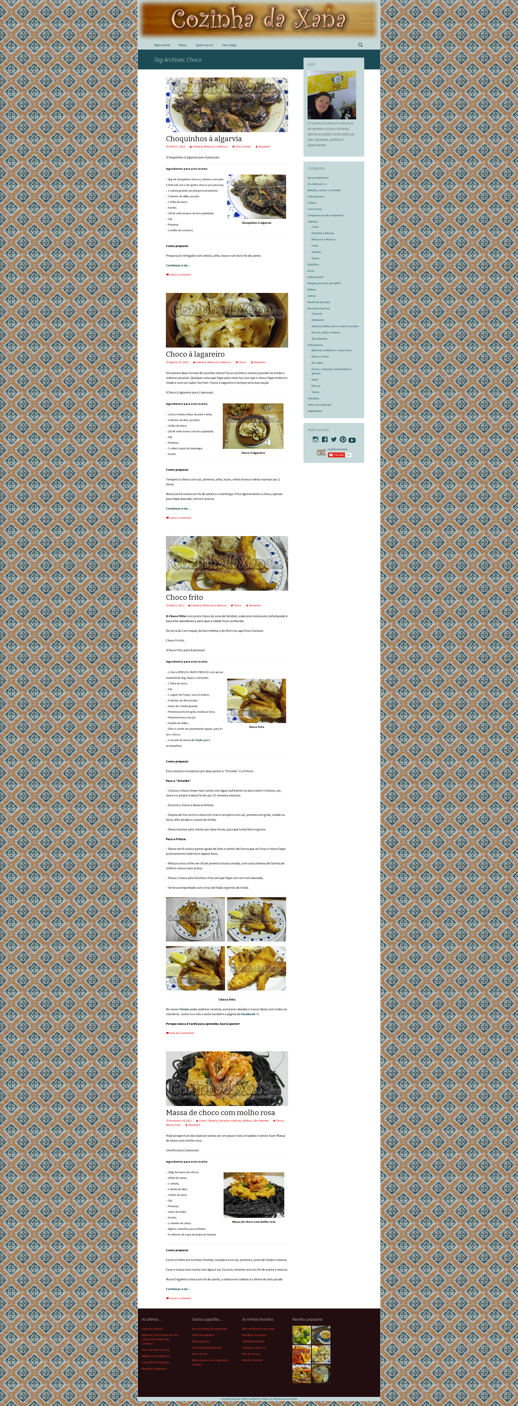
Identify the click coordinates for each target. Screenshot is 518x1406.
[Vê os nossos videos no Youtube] (352, 438)
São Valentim (261, 1120)
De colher (317, 363)
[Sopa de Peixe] (321, 1335)
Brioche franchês (252, 1360)
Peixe (247, 146)
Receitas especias (319, 308)
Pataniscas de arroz (254, 1347)
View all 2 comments (182, 1033)
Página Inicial (162, 45)
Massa (170, 1125)
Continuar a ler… (178, 265)
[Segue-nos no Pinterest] (343, 438)
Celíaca (312, 203)
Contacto (253, 1399)
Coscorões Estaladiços (156, 1362)
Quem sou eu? (204, 45)
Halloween (318, 320)
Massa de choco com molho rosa (220, 1112)
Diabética (313, 264)
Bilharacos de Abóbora (155, 1356)
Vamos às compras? (320, 404)
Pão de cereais (251, 1354)
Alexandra (264, 146)
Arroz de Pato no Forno (156, 1350)
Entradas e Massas (230, 1120)
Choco (239, 146)
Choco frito (184, 597)
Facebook (248, 1014)
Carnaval (317, 313)
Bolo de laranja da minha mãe (209, 1329)
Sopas (315, 258)
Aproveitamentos (318, 177)
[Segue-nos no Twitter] (334, 438)
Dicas (311, 271)
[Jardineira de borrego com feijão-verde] (301, 1374)
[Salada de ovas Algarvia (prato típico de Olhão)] (321, 1354)
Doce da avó (199, 1354)
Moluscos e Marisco (216, 146)
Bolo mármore (200, 1341)
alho (186, 196)
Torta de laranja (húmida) (207, 1347)
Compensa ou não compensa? (326, 215)
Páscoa (316, 386)
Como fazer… (316, 209)
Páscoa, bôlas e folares (326, 332)
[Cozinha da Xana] (259, 20)
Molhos (247, 1120)
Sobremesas (315, 345)
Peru (178, 1125)
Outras (312, 296)
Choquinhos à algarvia (204, 138)
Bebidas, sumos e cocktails (324, 190)
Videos (182, 45)
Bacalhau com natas (254, 1335)
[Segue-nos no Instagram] (315, 438)
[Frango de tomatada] (301, 1354)
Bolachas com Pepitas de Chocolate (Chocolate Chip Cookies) (160, 1339)
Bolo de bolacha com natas (258, 1329)
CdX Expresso (316, 196)
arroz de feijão (193, 740)
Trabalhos (313, 398)
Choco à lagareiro (195, 354)
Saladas (316, 252)
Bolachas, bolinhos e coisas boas (332, 350)
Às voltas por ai (317, 184)
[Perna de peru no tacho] (321, 1374)
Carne (202, 1120)
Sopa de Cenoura (152, 1329)
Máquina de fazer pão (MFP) (324, 283)
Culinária (197, 146)
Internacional (315, 277)
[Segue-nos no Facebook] (325, 438)
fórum (184, 1009)
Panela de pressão (319, 302)
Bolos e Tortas (320, 356)
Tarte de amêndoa (203, 1335)
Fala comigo (229, 45)
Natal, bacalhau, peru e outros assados (335, 326)
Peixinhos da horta (253, 1341)
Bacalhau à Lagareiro (154, 1368)
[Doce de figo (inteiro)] (301, 1335)
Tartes (315, 392)
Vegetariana (315, 411)
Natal (315, 379)
